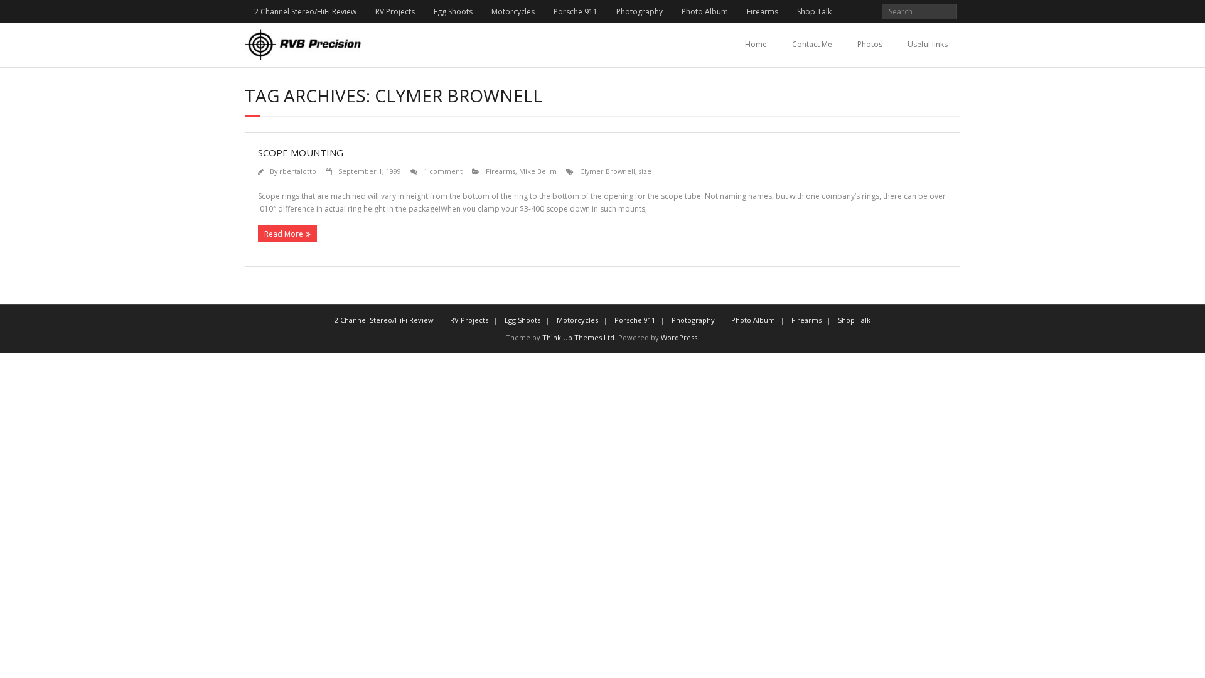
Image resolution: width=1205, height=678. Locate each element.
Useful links (928, 44)
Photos (869, 44)
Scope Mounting (300, 152)
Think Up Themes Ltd (578, 337)
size (645, 171)
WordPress (679, 337)
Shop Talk (814, 11)
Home (756, 44)
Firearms (762, 11)
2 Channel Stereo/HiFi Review (305, 11)
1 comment (443, 171)
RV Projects (395, 11)
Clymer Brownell (607, 171)
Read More (283, 234)
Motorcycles (513, 11)
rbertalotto (297, 171)
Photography (639, 11)
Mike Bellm (538, 171)
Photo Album (705, 11)
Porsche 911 (575, 11)
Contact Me (812, 44)
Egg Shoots (453, 11)
